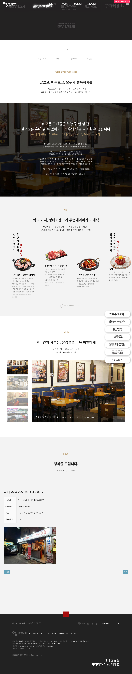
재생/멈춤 (63, 49)
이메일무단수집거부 (34, 623)
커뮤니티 (92, 4)
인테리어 (74, 58)
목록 (125, 572)
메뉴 (58, 58)
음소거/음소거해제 (68, 49)
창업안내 (78, 4)
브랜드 (65, 4)
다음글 (7, 572)
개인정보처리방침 (18, 623)
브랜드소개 (42, 58)
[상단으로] (66, 614)
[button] (78, 305)
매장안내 (90, 58)
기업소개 (52, 4)
